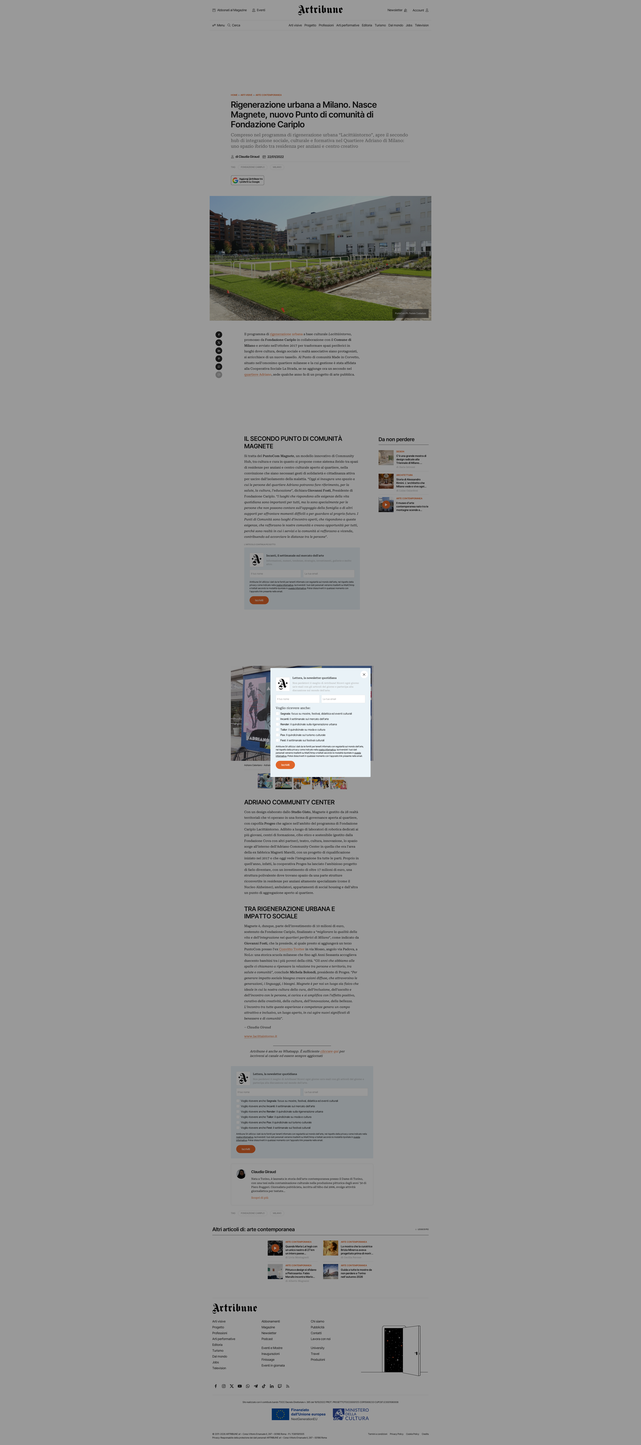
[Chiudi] (364, 674)
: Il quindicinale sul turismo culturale (303, 735)
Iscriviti (285, 764)
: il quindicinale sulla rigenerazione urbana (308, 724)
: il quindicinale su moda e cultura (302, 729)
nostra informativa (327, 749)
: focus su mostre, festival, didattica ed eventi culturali (316, 713)
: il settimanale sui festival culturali (302, 740)
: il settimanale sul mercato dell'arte (304, 719)
